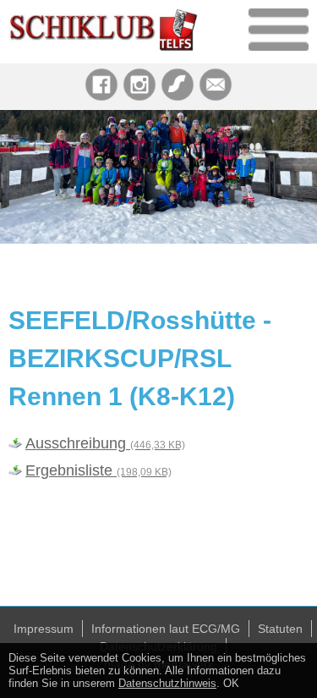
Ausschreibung (105, 443)
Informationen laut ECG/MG (165, 628)
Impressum (44, 628)
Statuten (280, 628)
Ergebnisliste (98, 470)
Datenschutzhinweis (167, 683)
